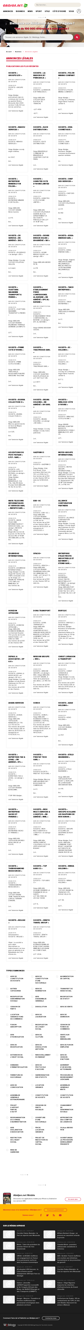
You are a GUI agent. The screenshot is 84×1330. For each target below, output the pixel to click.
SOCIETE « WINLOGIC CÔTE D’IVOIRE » (65, 402)
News (30, 11)
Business (20, 11)
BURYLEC (62, 610)
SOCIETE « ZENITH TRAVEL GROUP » (41, 921)
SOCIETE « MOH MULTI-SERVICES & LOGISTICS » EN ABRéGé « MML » (41, 813)
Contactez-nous (50, 1318)
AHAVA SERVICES (16, 703)
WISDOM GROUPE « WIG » (41, 657)
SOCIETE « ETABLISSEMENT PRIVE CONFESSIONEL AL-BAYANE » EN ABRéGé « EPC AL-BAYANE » (41, 294)
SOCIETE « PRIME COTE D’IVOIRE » (16, 348)
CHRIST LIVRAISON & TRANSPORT (66, 657)
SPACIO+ (37, 553)
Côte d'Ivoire (59, 11)
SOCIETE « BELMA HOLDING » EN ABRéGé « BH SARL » (41, 403)
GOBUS (36, 703)
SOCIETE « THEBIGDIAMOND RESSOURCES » (16, 868)
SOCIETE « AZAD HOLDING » (65, 704)
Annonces (8, 11)
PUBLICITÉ (41, 17)
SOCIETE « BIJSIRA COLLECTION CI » (16, 400)
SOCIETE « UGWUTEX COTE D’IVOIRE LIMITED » (41, 182)
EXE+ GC (37, 500)
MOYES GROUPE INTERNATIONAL (65, 453)
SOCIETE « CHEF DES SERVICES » (65, 180)
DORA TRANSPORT (41, 610)
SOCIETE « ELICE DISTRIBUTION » (40, 128)
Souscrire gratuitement (55, 1210)
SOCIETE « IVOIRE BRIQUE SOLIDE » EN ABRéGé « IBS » (41, 238)
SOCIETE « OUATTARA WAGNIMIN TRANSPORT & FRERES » (15, 292)
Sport (39, 11)
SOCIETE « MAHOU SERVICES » (16, 128)
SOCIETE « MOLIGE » (16, 921)
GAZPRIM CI (38, 452)
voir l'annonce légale (15, 111)
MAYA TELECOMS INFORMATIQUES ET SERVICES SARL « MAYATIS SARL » (16, 504)
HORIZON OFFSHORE (13, 611)
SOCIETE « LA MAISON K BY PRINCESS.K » (39, 75)
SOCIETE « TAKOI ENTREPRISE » (66, 288)
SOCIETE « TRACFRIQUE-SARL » (41, 350)
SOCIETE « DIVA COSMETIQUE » (65, 128)
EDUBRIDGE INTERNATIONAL (15, 554)
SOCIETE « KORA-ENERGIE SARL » (66, 236)
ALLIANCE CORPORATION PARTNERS (65, 503)
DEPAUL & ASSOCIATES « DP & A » (16, 659)
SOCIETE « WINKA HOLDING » (66, 867)
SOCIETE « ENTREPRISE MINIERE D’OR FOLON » (14, 182)
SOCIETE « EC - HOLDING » (64, 348)
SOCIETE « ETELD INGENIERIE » (66, 755)
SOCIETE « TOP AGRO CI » (40, 867)
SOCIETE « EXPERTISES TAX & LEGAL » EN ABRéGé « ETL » (16, 758)
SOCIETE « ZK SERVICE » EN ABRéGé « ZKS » (15, 238)
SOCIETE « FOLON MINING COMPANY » (66, 75)
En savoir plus (73, 1199)
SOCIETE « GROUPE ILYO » (15, 74)
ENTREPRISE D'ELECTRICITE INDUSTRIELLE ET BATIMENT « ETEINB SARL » (66, 558)
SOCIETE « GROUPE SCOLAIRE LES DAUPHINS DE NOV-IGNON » (67, 813)
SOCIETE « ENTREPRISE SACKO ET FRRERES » (14, 813)
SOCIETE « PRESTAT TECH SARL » (40, 757)
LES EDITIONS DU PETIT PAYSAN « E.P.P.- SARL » (16, 455)
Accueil (9, 51)
